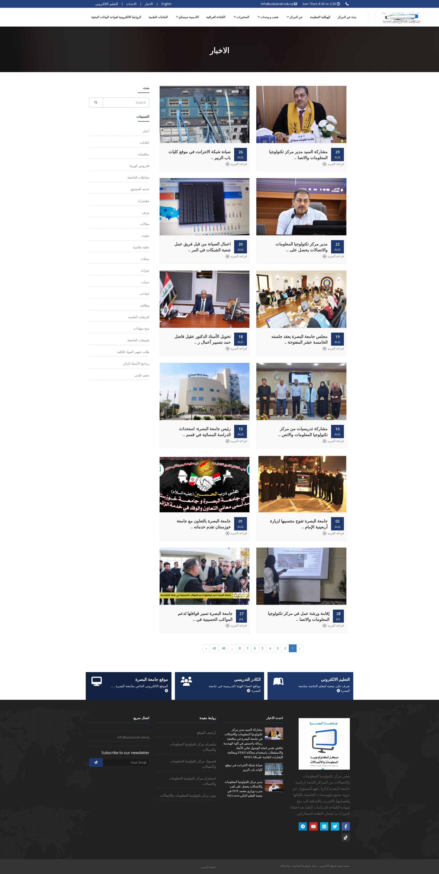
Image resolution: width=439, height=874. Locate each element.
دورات (145, 270)
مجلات (145, 259)
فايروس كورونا (139, 165)
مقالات (144, 224)
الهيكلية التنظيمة (320, 17)
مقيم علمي (141, 375)
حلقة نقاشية (141, 247)
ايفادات (144, 293)
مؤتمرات (143, 200)
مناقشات (143, 154)
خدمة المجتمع (140, 189)
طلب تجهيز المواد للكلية (133, 352)
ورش (145, 212)
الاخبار (149, 4)
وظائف (144, 305)
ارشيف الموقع (206, 732)
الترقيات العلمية (138, 317)
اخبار (146, 131)
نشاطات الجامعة (138, 177)
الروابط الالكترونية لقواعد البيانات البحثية (116, 17)
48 (223, 648)
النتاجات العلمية (158, 17)
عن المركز (296, 17)
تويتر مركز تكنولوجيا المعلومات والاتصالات (188, 795)
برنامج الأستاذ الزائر (136, 363)
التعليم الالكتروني (106, 4)
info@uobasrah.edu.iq (277, 4)
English (166, 4)
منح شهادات (141, 328)
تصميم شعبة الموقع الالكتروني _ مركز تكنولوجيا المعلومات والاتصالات (314, 865)
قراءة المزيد (335, 164)
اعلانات (144, 142)
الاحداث (131, 4)
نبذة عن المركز (347, 17)
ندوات (145, 282)
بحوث (145, 235)
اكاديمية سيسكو (188, 17)
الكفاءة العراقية (215, 17)
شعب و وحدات (269, 17)
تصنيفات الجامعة (138, 340)
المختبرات (242, 17)
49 (214, 648)
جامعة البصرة (208, 867)
